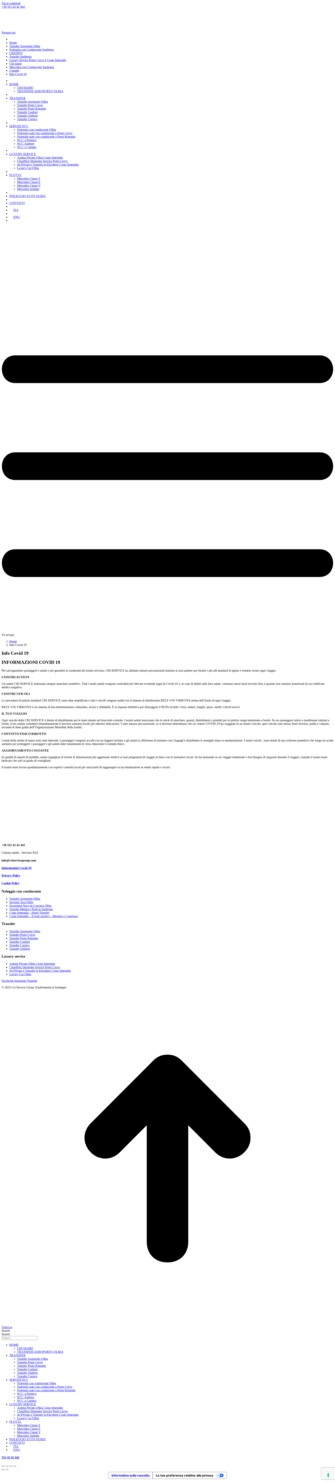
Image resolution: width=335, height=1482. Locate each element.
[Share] (7, 1466)
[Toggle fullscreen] (10, 1466)
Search (6, 1330)
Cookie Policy (11, 883)
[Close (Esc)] (3, 1466)
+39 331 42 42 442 (13, 6)
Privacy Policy (11, 875)
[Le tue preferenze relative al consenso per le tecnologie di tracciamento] (328, 1475)
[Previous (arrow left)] (3, 1469)
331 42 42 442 (10, 1457)
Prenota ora (9, 32)
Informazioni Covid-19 (16, 868)
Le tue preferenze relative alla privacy (184, 1475)
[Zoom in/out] (14, 1466)
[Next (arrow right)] (7, 1469)
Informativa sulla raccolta (130, 1475)
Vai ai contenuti (11, 3)
